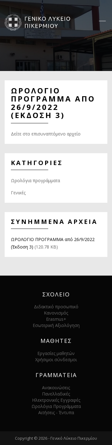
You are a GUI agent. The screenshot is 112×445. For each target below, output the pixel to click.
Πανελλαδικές (56, 394)
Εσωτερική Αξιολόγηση (56, 325)
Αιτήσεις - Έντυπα (56, 412)
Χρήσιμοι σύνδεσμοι (56, 359)
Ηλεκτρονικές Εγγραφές (56, 400)
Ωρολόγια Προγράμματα (56, 406)
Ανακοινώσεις (56, 388)
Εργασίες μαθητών (56, 353)
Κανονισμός (56, 313)
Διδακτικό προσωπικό (56, 307)
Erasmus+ (56, 319)
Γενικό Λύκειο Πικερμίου (73, 438)
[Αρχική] (40, 22)
